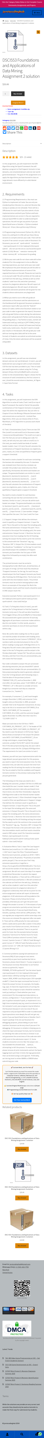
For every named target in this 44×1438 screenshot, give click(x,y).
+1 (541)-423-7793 (22, 1267)
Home (7, 21)
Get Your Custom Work (22, 1100)
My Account (7, 1434)
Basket (33, 1432)
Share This (14, 132)
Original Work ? (18, 103)
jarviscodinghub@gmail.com (20, 1264)
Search (22, 1434)
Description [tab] (6, 143)
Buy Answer (18, 94)
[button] (38, 32)
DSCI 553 (13, 21)
